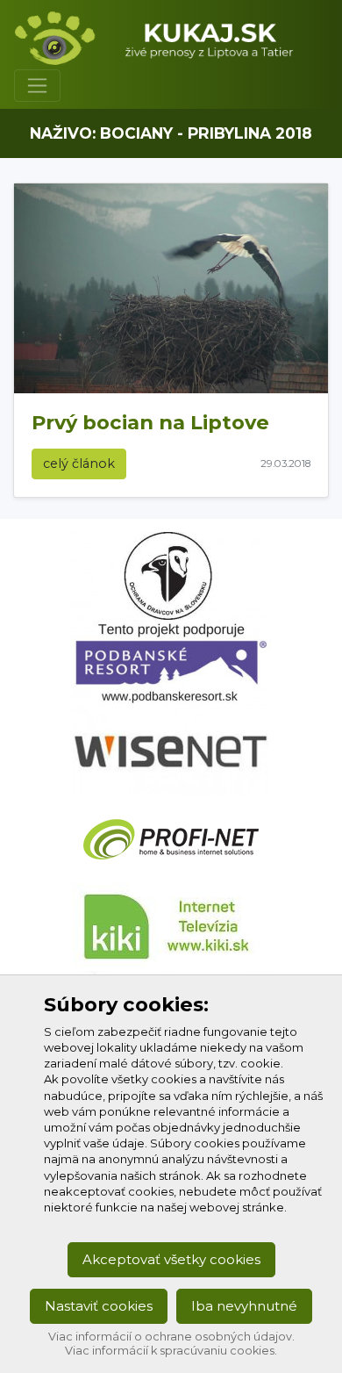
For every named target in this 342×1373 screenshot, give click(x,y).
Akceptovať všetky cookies (171, 1259)
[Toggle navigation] (37, 85)
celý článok (79, 463)
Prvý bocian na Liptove (150, 422)
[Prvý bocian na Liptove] (171, 287)
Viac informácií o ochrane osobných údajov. (171, 1336)
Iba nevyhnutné (244, 1306)
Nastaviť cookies (99, 1306)
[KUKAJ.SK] (164, 38)
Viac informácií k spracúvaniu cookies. (171, 1350)
